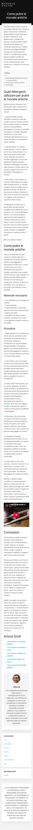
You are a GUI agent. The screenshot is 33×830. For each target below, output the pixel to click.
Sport (5, 763)
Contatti (6, 775)
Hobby (6, 756)
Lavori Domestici (9, 759)
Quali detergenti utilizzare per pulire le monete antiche (16, 79)
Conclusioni (9, 85)
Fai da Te (6, 748)
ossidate (7, 404)
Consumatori (7, 744)
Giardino (6, 752)
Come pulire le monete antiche (15, 82)
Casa (5, 740)
